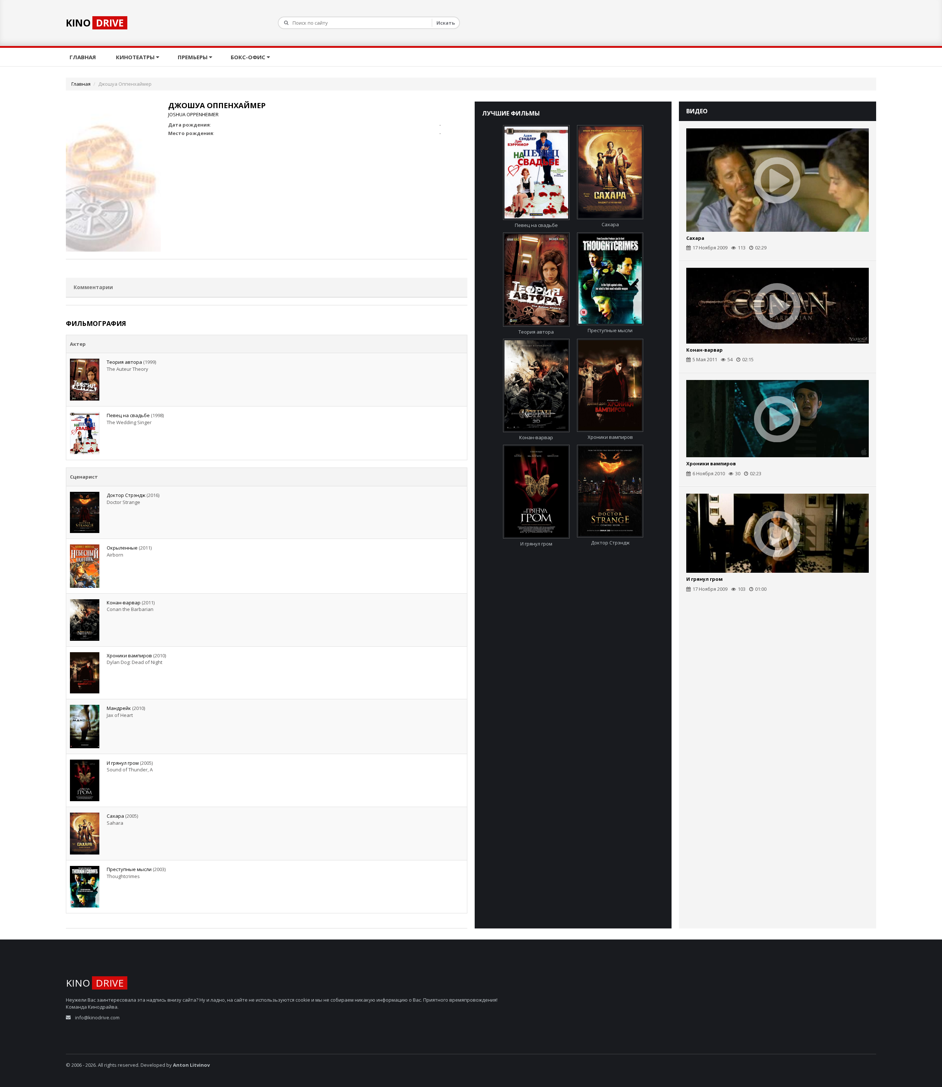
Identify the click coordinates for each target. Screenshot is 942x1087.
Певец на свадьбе (128, 415)
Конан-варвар (124, 602)
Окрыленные (122, 547)
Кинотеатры (136, 57)
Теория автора (124, 362)
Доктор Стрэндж (126, 495)
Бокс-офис (249, 57)
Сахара (115, 816)
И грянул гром (123, 763)
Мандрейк (119, 708)
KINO (95, 22)
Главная (84, 57)
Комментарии (93, 287)
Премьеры (193, 57)
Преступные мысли (129, 869)
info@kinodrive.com (97, 1017)
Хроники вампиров (129, 655)
